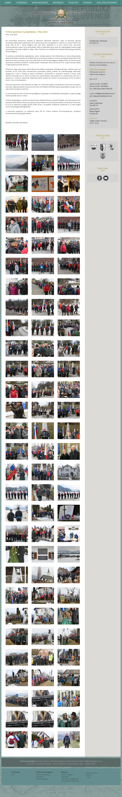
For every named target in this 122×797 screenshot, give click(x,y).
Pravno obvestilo (91, 773)
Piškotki (88, 775)
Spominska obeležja (43, 775)
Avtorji (88, 777)
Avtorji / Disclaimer (59, 764)
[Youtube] (105, 178)
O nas (13, 775)
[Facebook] (99, 178)
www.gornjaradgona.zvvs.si (102, 96)
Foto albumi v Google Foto (69, 779)
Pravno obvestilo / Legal (75, 764)
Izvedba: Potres (90, 764)
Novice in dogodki (67, 775)
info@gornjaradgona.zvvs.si (105, 93)
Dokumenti (39, 777)
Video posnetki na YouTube (70, 781)
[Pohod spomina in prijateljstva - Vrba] (17, 150)
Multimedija (65, 777)
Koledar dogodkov (42, 779)
